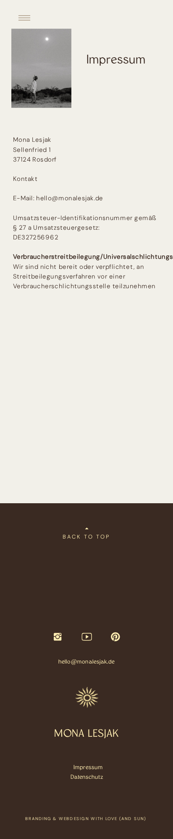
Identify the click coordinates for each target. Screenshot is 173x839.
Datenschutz (87, 777)
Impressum (88, 767)
